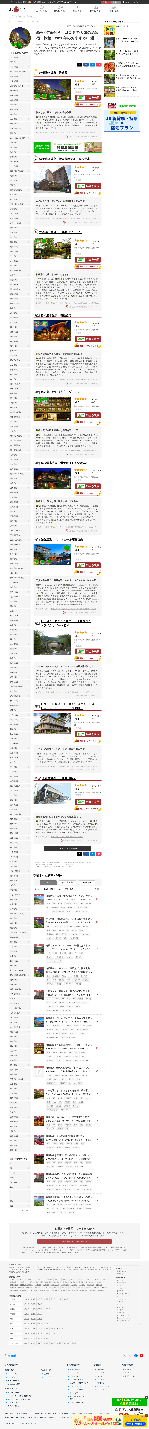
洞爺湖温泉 (14, 95)
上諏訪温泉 (14, 507)
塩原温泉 (13, 308)
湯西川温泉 (14, 332)
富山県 (26, 1319)
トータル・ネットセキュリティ (19, 1399)
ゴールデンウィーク (67, 1029)
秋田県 (53, 1299)
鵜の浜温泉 (14, 592)
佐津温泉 (13, 904)
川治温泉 (13, 313)
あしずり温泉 (15, 1027)
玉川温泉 (13, 180)
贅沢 (81, 953)
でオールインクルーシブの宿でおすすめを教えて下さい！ (72, 692)
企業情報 (98, 1365)
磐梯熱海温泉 (15, 289)
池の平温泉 (14, 582)
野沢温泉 (13, 478)
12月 (68, 980)
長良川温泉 (14, 791)
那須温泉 (13, 322)
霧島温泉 (13, 1150)
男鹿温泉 (13, 185)
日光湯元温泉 (15, 303)
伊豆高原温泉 (15, 696)
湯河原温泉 (14, 426)
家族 (48, 976)
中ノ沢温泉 (14, 284)
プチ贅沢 (81, 1033)
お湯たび (120, 1291)
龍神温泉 (13, 942)
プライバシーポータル (86, 1413)
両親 (12, 1201)
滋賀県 (26, 1328)
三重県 (46, 1324)
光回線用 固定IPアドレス (79, 1383)
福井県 (39, 1319)
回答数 (52, 889)
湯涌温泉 (13, 653)
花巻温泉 (13, 142)
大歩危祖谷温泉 (16, 1008)
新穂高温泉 (14, 776)
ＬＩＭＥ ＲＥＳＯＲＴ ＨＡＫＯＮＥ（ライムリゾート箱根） (66, 623)
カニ (53, 1129)
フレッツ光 (74, 1376)
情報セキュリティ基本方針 (37, 1417)
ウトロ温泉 (14, 81)
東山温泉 (13, 256)
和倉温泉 (13, 630)
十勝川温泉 (14, 67)
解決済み (87, 882)
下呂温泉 (13, 767)
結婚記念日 (50, 1060)
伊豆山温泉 (14, 701)
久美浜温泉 (14, 852)
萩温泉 (12, 999)
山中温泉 (13, 634)
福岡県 (26, 1343)
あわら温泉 (14, 663)
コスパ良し (67, 1189)
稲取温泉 (13, 710)
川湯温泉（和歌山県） (18, 932)
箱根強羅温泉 (15, 445)
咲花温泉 (13, 601)
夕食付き (61, 911)
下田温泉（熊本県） (17, 1079)
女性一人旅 (68, 926)
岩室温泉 (13, 587)
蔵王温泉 (13, 195)
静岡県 (26, 1324)
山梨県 (26, 1314)
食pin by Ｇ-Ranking (123, 1318)
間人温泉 (13, 861)
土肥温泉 (13, 748)
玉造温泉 (13, 965)
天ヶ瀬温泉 (14, 1122)
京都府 (33, 1328)
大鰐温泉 (13, 119)
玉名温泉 (13, 1084)
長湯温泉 (13, 1131)
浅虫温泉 (13, 114)
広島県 (46, 1333)
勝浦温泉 (13, 928)
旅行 (55, 1079)
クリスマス (76, 980)
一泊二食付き (51, 911)
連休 (78, 1029)
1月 (48, 907)
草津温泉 (13, 336)
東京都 (39, 1309)
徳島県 (26, 1338)
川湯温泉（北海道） (17, 86)
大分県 (53, 1343)
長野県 (33, 1314)
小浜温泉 (13, 1060)
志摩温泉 (13, 819)
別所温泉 (13, 554)
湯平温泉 (13, 1141)
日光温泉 (13, 327)
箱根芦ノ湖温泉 (16, 436)
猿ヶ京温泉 (14, 370)
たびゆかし (121, 1312)
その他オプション (14, 1406)
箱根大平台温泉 (16, 441)
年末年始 (55, 907)
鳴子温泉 (13, 147)
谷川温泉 (13, 374)
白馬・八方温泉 (16, 540)
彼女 (63, 999)
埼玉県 (26, 1309)
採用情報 (100, 1383)
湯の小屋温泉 (15, 384)
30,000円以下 (71, 1037)
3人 (11, 1196)
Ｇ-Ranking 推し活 (123, 1315)
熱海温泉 (13, 672)
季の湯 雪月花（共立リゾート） (60, 232)
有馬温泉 (13, 885)
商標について (54, 1417)
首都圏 (60, 903)
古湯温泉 (13, 1051)
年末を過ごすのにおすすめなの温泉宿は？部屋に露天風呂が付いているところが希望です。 (83, 450)
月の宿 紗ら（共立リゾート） (60, 391)
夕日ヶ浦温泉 (15, 871)
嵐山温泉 (13, 847)
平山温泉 (13, 1103)
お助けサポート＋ (14, 1392)
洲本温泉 (13, 909)
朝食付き (79, 907)
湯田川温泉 (14, 247)
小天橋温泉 (14, 857)
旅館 (57, 934)
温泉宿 (63, 907)
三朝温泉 (13, 947)
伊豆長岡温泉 (15, 705)
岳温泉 (12, 275)
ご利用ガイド (121, 1274)
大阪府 (39, 1328)
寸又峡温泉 (14, 743)
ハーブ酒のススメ (123, 1321)
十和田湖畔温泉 (16, 128)
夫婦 (12, 1177)
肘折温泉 (13, 242)
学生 (12, 1192)
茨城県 (39, 1304)
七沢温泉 (13, 431)
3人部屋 (76, 1189)
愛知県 (39, 1324)
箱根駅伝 (71, 907)
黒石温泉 (13, 124)
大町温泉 (13, 497)
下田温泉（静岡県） (17, 686)
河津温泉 (13, 729)
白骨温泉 (13, 483)
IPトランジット (75, 1393)
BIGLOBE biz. (75, 1369)
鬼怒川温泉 (14, 299)
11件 (93, 325)
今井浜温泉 (14, 715)
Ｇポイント (121, 1280)
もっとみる (25, 1210)
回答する (106, 2)
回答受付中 (67, 882)
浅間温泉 (13, 488)
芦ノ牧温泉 (14, 261)
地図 (79, 91)
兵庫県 (46, 1328)
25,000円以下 (84, 1060)
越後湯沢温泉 (15, 597)
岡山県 (39, 1333)
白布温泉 (13, 228)
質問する (116, 2)
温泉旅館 (67, 1056)
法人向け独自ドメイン (78, 1402)
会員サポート (130, 1376)
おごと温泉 (14, 838)
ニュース (100, 1379)
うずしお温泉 (15, 895)
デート (85, 1002)
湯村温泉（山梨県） (17, 474)
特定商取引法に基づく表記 (14, 1417)
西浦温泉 (13, 800)
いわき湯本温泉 (16, 270)
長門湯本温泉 (15, 994)
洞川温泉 (13, 918)
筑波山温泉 (14, 388)
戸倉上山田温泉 (16, 530)
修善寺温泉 (14, 682)
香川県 (33, 1338)
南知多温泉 (14, 805)
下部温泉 (13, 464)
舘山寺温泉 (14, 734)
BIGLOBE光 (12, 1374)
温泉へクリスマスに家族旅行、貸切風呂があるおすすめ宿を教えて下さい (77, 527)
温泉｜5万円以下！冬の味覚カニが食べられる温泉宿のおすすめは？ (75, 379)
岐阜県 (33, 1324)
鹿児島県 (67, 1343)
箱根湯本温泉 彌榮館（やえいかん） (65, 462)
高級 (83, 1056)
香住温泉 (13, 899)
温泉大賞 (47, 1374)
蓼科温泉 (13, 521)
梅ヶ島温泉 (14, 724)
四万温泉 (13, 351)
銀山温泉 (13, 199)
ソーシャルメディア (104, 1389)
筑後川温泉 (14, 1032)
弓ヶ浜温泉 (14, 757)
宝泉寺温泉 (14, 1136)
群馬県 (33, 1304)
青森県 (33, 1299)
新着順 (46, 889)
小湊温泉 (13, 403)
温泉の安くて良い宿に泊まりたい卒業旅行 (67, 837)
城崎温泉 (13, 880)
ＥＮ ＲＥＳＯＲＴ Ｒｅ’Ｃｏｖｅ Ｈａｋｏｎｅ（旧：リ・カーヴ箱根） (68, 706)
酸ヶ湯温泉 (14, 109)
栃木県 (26, 1304)
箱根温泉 (13, 422)
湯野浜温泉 (14, 251)
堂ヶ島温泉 (14, 753)
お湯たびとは (121, 1271)
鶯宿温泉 (13, 133)
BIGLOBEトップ (68, 1417)
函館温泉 (13, 105)
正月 (48, 1102)
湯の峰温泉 (14, 937)
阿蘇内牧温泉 (15, 1070)
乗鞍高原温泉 (15, 535)
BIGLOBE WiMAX (14, 1384)
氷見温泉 (13, 625)
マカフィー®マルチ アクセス (79, 1397)
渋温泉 (12, 511)
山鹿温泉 (13, 1107)
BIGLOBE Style (103, 1386)
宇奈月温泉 (14, 620)
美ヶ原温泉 (14, 492)
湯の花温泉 (14, 876)
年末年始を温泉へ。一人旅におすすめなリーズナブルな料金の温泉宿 (76, 218)
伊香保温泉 (14, 341)
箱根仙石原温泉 (16, 450)
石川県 (33, 1319)
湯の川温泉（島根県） (18, 975)
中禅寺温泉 (14, 318)
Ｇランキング (121, 1283)
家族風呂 (86, 980)
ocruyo (119, 1288)
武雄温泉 (13, 1046)
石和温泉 (13, 455)
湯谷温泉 (13, 809)
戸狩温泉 (13, 526)
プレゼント (50, 1056)
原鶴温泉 (13, 1037)
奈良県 (53, 1328)
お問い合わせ (9, 1413)
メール (127, 1373)
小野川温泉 (14, 218)
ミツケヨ (120, 1310)
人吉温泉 (13, 1093)
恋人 (12, 1168)
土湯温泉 (13, 280)
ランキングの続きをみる (67, 848)
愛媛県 (39, 1338)
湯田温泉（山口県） (17, 1003)
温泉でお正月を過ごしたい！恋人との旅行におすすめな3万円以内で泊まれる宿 (79, 303)
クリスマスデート (52, 1010)
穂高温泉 (13, 559)
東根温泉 (13, 237)
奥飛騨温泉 (14, 781)
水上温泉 (13, 379)
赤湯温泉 (13, 209)
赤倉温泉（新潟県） (17, 578)
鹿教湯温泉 (14, 502)
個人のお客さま (11, 1365)
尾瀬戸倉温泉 (15, 360)
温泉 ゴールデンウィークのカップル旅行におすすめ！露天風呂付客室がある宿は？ (81, 609)
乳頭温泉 (13, 176)
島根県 (33, 1333)
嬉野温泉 (13, 1041)
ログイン (137, 2)
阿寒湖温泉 (14, 76)
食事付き (70, 911)
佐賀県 (33, 1343)
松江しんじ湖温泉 (16, 970)
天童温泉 (13, 232)
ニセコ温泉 (14, 100)
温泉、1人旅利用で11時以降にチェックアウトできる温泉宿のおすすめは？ (78, 132)
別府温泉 (13, 1112)
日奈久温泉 (14, 1098)
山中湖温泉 (14, 469)
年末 (81, 930)
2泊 (65, 938)
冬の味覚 (69, 1166)
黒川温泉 (13, 1065)
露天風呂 (50, 934)
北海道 (26, 1299)
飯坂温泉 (13, 265)
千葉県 (33, 1309)
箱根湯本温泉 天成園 (53, 72)
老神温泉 (13, 355)
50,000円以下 (79, 1166)
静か (86, 907)
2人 (11, 1163)
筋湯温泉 (13, 1126)
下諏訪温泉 (14, 516)
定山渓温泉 (14, 57)
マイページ (128, 2)
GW (57, 1029)
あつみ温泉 (14, 213)
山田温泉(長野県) (16, 568)
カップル (13, 1182)
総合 (71, 889)
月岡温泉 (13, 573)
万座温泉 (13, 346)
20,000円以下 (74, 938)
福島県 (66, 1299)
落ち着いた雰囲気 (81, 911)
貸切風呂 (50, 984)
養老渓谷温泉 (15, 417)
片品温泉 (13, 365)
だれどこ (120, 1285)
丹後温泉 (13, 866)
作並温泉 (13, 157)
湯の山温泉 (14, 833)
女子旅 (58, 1185)
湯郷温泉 (13, 984)
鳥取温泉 (13, 956)
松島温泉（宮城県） (17, 171)
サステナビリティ (103, 1376)
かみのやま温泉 (16, 223)
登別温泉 (13, 62)
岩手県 (39, 1299)
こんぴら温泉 (15, 1013)
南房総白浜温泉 (16, 412)
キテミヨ (120, 1296)
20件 (93, 170)
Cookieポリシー (103, 1413)
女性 (61, 926)
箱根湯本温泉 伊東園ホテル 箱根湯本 (64, 158)
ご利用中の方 (127, 1365)
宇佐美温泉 (14, 720)
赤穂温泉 (13, 890)
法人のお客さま (73, 1365)
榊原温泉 (13, 824)
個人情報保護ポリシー (67, 1413)
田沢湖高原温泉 (16, 190)
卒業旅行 (50, 1185)
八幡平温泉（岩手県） (18, 138)
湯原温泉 (13, 980)
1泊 (62, 1037)
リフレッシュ (84, 934)
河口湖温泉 (14, 459)
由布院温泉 (14, 1117)
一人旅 (12, 1173)
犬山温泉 (13, 795)
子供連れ (56, 976)
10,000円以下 (65, 1010)
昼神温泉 (13, 549)
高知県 (46, 1338)
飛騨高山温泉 (15, 786)
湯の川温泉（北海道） (18, 72)
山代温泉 (13, 649)
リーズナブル (73, 934)
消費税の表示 (22, 1413)
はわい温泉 (14, 961)
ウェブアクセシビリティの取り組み (43, 1413)
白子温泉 (13, 407)
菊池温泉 (13, 1074)
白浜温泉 (13, 923)
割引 (78, 1079)
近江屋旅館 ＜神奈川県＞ (59, 778)
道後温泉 (13, 1022)
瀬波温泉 (13, 606)
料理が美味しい (66, 1110)
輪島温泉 (13, 658)
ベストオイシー (122, 1299)
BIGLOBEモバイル (15, 1380)
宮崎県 (59, 1343)
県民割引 (63, 1083)
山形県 (59, 1299)
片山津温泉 (14, 644)
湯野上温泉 (14, 294)
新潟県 (39, 1314)
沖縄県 (74, 1343)
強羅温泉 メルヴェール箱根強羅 (62, 539)
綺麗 (48, 1033)
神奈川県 (68, 903)
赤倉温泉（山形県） (17, 204)
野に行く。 (121, 1304)
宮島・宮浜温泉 (16, 989)
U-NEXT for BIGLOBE (16, 1402)
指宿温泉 (13, 1145)
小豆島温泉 (14, 1018)
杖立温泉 (13, 1088)
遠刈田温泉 (14, 161)
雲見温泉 (13, 738)
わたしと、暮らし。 (124, 1294)
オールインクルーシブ (54, 961)
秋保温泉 (13, 152)
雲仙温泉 (13, 1055)
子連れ (64, 976)
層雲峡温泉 (14, 91)
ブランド (100, 1373)
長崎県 (39, 1343)
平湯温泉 (13, 772)
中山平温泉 (14, 166)
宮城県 (46, 1299)
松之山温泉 (14, 615)
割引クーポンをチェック (90, 104)
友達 (12, 1206)
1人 (11, 1187)
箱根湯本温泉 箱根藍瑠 (56, 315)
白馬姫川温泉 (15, 545)
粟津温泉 (13, 639)
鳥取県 (26, 1333)
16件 (93, 243)
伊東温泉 (13, 677)
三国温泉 (13, 668)
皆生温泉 (13, 951)
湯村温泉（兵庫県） (17, 914)
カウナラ (120, 1307)
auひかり (11, 1377)
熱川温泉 (13, 762)
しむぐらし (48, 1377)
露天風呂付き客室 (52, 1037)
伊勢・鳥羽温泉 (16, 814)
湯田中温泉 (14, 564)
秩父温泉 (13, 393)
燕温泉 (12, 611)
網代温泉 (13, 691)
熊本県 (46, 1343)
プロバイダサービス (77, 1379)
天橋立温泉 (14, 843)
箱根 (75, 903)
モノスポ (120, 1302)
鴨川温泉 (13, 398)
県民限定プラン (52, 1083)
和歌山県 (60, 1328)
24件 (93, 84)
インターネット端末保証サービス (20, 1396)
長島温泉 (13, 828)
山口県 (53, 1333)
